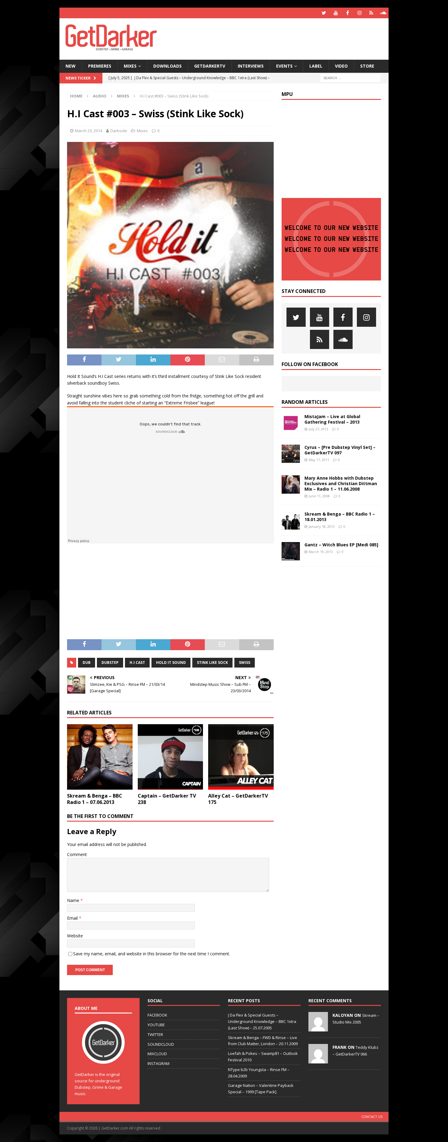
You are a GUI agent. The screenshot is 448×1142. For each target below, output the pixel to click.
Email (73, 918)
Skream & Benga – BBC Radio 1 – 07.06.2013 (94, 798)
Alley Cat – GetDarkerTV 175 (238, 798)
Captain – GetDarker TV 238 (167, 798)
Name (73, 900)
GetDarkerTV (209, 66)
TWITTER (155, 1034)
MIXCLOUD (157, 1053)
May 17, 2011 (319, 459)
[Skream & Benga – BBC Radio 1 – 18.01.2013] (291, 520)
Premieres (99, 66)
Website (75, 936)
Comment (77, 854)
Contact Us (371, 1116)
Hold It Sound (171, 662)
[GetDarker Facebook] (347, 13)
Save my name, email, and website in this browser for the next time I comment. (151, 954)
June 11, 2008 (319, 496)
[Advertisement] (283, 38)
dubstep (110, 662)
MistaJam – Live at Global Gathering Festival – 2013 (332, 419)
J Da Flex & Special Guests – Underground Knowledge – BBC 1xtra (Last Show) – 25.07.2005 (262, 1021)
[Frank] (318, 1060)
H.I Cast (137, 662)
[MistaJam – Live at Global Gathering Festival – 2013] (291, 423)
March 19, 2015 (321, 551)
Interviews (251, 66)
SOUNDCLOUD (161, 1044)
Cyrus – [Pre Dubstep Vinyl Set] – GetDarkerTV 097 (339, 450)
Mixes (130, 66)
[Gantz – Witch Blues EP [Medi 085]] (291, 551)
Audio (99, 96)
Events (284, 66)
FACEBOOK (157, 1015)
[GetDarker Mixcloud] (371, 13)
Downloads (167, 66)
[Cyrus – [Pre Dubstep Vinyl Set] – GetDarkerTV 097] (291, 454)
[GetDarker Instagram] (359, 13)
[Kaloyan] (318, 1028)
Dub (87, 662)
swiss (244, 662)
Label (315, 66)
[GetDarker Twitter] (323, 13)
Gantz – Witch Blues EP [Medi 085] (341, 545)
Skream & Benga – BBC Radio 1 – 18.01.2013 (339, 516)
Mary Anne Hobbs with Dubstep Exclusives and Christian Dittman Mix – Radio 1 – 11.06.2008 (340, 483)
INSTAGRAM (158, 1063)
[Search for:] (350, 77)
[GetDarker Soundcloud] (383, 13)
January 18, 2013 (322, 526)
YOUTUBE (156, 1024)
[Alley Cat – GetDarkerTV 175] (241, 757)
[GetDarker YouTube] (335, 13)
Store (367, 66)
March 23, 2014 (88, 130)
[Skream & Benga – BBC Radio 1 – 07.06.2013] (100, 757)
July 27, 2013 (318, 429)
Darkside (118, 130)
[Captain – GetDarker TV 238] (170, 757)
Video (341, 66)
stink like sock (212, 662)
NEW (71, 66)
